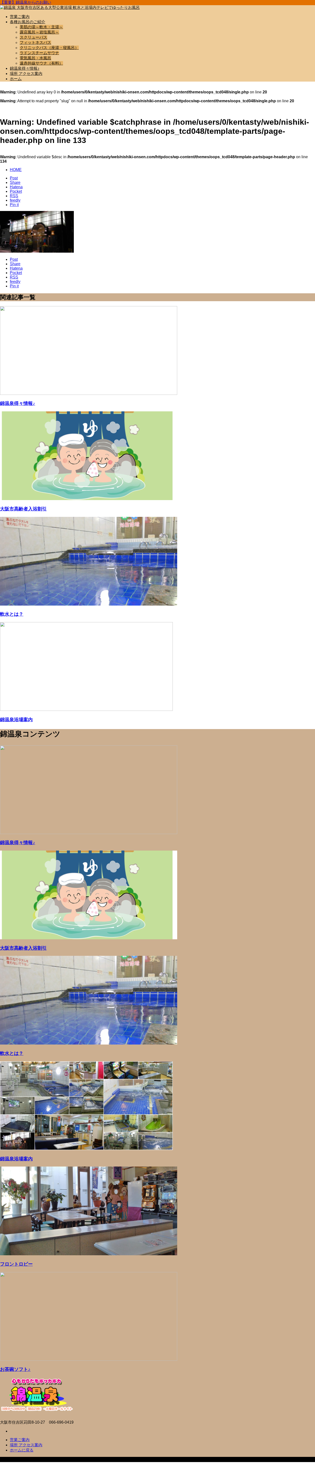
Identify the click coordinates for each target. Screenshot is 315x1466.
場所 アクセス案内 (26, 73)
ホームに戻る (21, 1450)
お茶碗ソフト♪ (15, 1369)
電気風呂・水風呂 (35, 58)
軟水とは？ (11, 614)
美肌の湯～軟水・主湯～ (41, 27)
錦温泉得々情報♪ (24, 68)
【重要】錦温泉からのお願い (25, 2)
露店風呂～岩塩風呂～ (39, 32)
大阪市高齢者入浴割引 (23, 508)
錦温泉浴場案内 (16, 719)
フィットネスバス (35, 42)
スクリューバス (33, 37)
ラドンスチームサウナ (39, 53)
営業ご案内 (20, 17)
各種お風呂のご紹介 (27, 22)
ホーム (16, 79)
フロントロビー (16, 1264)
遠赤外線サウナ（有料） (41, 63)
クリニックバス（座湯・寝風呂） (49, 48)
